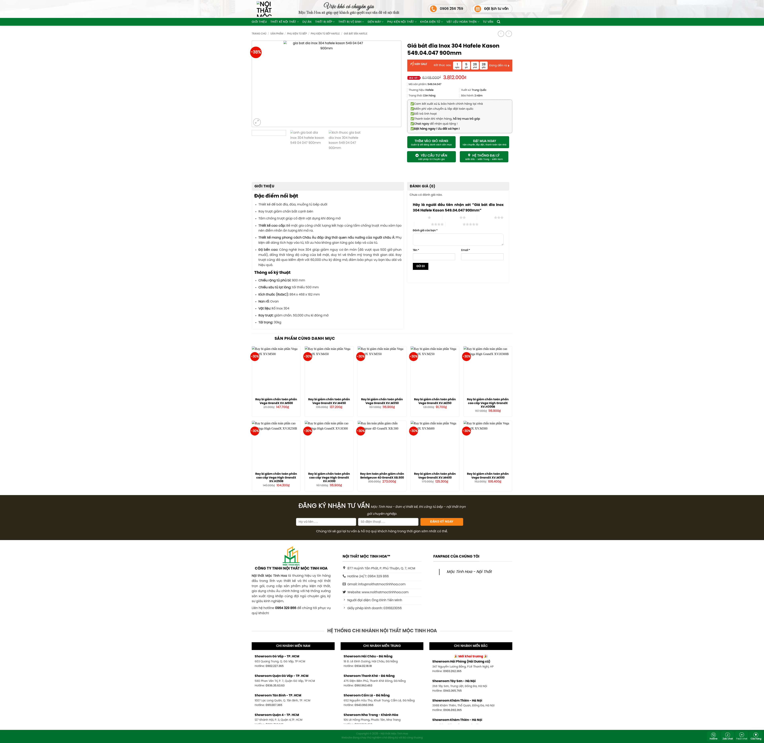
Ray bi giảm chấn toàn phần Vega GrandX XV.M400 (435, 475)
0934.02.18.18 (363, 666)
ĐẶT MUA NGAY (484, 141)
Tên (416, 250)
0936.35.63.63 (275, 685)
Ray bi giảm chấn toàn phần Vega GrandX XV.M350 (382, 401)
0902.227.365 (275, 666)
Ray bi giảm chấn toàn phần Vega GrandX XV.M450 (329, 401)
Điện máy (374, 21)
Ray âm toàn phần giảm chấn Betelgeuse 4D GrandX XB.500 (382, 475)
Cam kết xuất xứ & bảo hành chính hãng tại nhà (446, 104)
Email (465, 250)
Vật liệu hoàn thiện (461, 21)
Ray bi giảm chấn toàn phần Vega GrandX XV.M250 (435, 401)
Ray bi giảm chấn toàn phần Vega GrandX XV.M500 (276, 401)
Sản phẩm (276, 33)
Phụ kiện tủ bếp (297, 33)
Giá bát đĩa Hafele (355, 33)
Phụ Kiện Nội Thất (400, 21)
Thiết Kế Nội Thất (283, 21)
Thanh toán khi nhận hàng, (445, 118)
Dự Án (306, 21)
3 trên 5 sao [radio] (485, 217)
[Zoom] (257, 122)
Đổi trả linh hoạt (423, 114)
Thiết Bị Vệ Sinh (350, 21)
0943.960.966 (364, 705)
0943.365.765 (452, 690)
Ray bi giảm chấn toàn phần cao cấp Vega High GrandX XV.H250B (276, 477)
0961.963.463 (363, 685)
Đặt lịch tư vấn (496, 9)
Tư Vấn (488, 21)
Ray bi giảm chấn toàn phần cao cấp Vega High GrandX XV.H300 (329, 477)
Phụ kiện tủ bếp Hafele (325, 33)
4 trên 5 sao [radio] (422, 224)
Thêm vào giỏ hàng (431, 141)
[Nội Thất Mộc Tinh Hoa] (262, 9)
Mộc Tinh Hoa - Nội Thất (469, 572)
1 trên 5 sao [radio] (419, 217)
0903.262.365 (452, 671)
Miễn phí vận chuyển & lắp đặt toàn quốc (442, 109)
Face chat (741, 739)
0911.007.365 (274, 705)
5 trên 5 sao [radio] (454, 224)
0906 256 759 (451, 9)
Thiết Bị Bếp (323, 21)
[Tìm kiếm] (498, 22)
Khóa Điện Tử (430, 21)
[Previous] (261, 84)
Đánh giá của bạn (425, 230)
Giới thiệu (259, 21)
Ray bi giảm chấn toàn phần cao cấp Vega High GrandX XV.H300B (488, 403)
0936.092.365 (452, 710)
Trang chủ (259, 33)
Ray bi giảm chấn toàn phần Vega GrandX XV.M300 (488, 475)
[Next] (391, 84)
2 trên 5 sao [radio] (450, 217)
